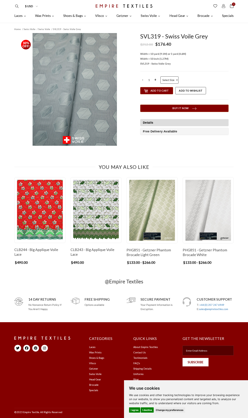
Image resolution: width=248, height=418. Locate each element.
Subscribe (195, 362)
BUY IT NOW (180, 108)
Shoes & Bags (96, 357)
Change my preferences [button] (169, 410)
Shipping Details (142, 368)
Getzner (93, 368)
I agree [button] (135, 410)
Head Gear (95, 379)
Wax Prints (95, 352)
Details (148, 122)
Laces (92, 347)
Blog (136, 379)
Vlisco (92, 363)
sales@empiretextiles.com (213, 309)
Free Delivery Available (160, 131)
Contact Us (139, 352)
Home (17, 29)
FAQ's (136, 363)
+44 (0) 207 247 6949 (211, 304)
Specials (93, 390)
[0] (232, 6)
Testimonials (140, 357)
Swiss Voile (29, 29)
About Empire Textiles (145, 347)
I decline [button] (147, 410)
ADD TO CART (159, 90)
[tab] (184, 131)
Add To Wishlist (190, 90)
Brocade (94, 384)
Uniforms (138, 373)
